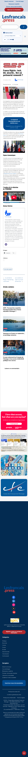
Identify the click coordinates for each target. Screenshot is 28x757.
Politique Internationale (10, 66)
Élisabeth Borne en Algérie (10, 173)
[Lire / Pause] (4, 39)
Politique (21, 64)
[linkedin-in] (13, 601)
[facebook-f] (13, 597)
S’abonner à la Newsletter (14, 9)
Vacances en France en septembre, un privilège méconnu (13, 334)
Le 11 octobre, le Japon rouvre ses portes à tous (19, 279)
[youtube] (14, 612)
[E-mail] (6, 244)
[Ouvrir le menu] (25, 36)
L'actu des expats (8, 269)
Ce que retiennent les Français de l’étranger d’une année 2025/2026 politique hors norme (13, 358)
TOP (19, 66)
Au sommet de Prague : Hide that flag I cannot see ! (8, 279)
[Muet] (8, 39)
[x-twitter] (13, 608)
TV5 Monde (20, 79)
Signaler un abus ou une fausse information (14, 632)
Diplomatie (7, 64)
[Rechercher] (23, 27)
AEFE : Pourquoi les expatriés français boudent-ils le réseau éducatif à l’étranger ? (12, 309)
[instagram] (13, 604)
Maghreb (14, 64)
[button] (24, 753)
